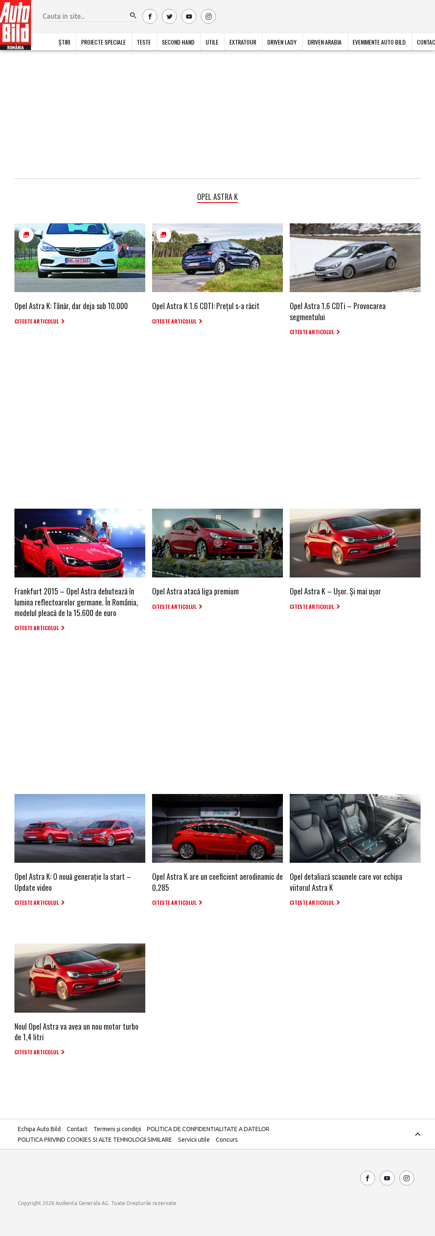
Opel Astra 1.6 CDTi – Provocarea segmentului (338, 311)
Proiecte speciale (103, 41)
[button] (133, 16)
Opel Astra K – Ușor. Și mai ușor (335, 591)
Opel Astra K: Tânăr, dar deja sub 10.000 (71, 305)
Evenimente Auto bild (379, 41)
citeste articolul (36, 321)
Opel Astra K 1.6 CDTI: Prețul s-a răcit (206, 305)
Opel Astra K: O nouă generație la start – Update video (72, 882)
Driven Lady (282, 41)
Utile (212, 41)
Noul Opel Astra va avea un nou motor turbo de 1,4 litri (76, 1031)
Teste (144, 41)
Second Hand (178, 41)
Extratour (242, 41)
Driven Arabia (325, 41)
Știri (64, 41)
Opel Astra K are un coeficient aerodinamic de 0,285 (217, 882)
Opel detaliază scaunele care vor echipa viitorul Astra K (346, 882)
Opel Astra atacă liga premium (195, 591)
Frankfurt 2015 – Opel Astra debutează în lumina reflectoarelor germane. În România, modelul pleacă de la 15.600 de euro (76, 602)
